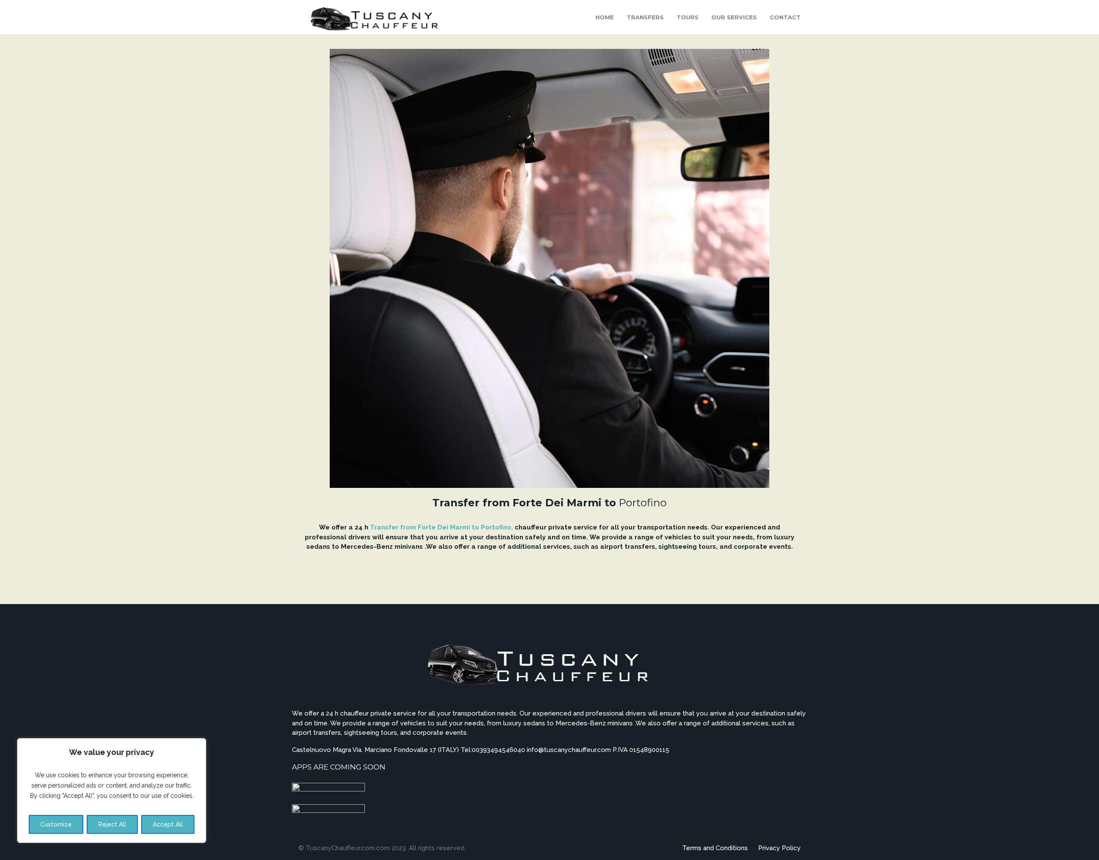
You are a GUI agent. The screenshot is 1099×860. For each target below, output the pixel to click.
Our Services (734, 17)
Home (604, 17)
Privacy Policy (779, 848)
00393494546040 (499, 750)
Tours (687, 17)
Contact (785, 17)
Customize (56, 824)
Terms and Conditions (715, 848)
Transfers (645, 17)
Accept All (168, 824)
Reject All (112, 824)
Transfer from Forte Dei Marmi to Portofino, (441, 527)
